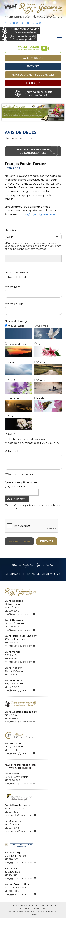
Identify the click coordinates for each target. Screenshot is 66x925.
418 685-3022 (12, 891)
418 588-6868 (12, 780)
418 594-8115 (11, 674)
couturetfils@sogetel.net (19, 815)
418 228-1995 (11, 859)
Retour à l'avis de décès (20, 138)
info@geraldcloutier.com (19, 862)
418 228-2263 (14, 23)
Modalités (33, 914)
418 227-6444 (12, 718)
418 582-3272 (12, 686)
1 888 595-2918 (35, 23)
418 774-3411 (11, 875)
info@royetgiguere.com (39, 214)
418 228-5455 (12, 626)
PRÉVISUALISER (19, 541)
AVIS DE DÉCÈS (33, 58)
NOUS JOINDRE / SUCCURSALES (33, 74)
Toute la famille (17, 277)
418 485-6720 (12, 642)
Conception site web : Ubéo (33, 908)
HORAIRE (33, 66)
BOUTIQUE (33, 83)
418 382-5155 (11, 658)
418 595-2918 (11, 811)
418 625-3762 (12, 827)
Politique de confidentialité (43, 911)
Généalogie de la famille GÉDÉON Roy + (33, 574)
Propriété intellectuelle (18, 911)
